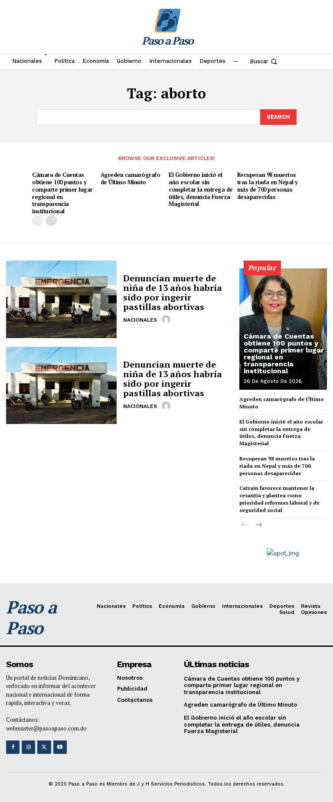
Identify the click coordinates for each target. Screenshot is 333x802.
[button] (264, 61)
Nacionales (140, 320)
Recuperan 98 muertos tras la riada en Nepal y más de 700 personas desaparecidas (267, 186)
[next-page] (51, 220)
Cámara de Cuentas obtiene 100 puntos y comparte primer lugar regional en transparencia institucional (62, 193)
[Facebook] (13, 747)
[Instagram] (28, 747)
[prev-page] (37, 220)
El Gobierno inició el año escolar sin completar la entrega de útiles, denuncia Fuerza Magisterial (201, 189)
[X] (44, 747)
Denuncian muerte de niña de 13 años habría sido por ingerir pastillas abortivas (172, 292)
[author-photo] (167, 319)
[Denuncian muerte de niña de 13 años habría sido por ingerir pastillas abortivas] (61, 299)
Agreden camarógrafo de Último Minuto (130, 178)
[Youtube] (60, 747)
